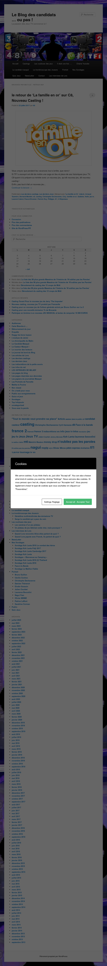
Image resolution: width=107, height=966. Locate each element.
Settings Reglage (52, 501)
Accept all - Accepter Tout (77, 501)
